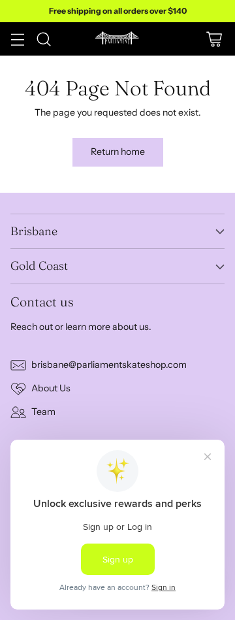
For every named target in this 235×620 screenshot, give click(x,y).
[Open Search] (43, 38)
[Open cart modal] (213, 38)
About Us (50, 388)
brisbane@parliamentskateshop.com (109, 364)
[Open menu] (17, 38)
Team (43, 411)
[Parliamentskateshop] (117, 39)
